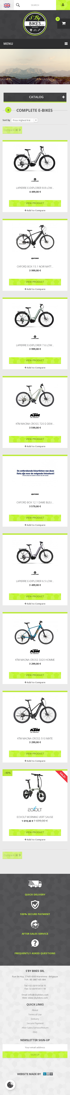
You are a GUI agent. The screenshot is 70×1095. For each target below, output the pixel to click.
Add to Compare (36, 210)
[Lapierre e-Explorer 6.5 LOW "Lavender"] (35, 552)
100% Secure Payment (35, 914)
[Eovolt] (35, 809)
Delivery (35, 1018)
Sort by (6, 120)
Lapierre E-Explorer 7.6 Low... (35, 345)
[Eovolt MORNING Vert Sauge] (35, 787)
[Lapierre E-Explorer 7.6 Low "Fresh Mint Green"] (35, 316)
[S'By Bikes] (35, 23)
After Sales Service (35, 933)
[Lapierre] (35, 180)
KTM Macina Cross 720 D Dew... (35, 423)
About (35, 1010)
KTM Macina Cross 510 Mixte (35, 738)
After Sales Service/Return (35, 1027)
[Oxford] (35, 258)
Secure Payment (35, 1023)
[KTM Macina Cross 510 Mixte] (35, 709)
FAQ (35, 1032)
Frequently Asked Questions (35, 953)
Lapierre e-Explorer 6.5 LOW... (35, 581)
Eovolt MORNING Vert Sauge (35, 817)
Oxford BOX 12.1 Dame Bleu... (35, 502)
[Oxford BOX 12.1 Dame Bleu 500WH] (35, 473)
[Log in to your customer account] (63, 5)
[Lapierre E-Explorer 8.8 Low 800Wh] (35, 158)
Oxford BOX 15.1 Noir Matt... (35, 266)
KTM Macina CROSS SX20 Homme (35, 659)
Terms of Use (35, 1014)
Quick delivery (35, 894)
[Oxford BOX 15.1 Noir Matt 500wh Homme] (35, 237)
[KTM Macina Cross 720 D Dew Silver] (35, 394)
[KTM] (35, 416)
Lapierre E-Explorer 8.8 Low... (35, 187)
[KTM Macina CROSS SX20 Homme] (35, 630)
